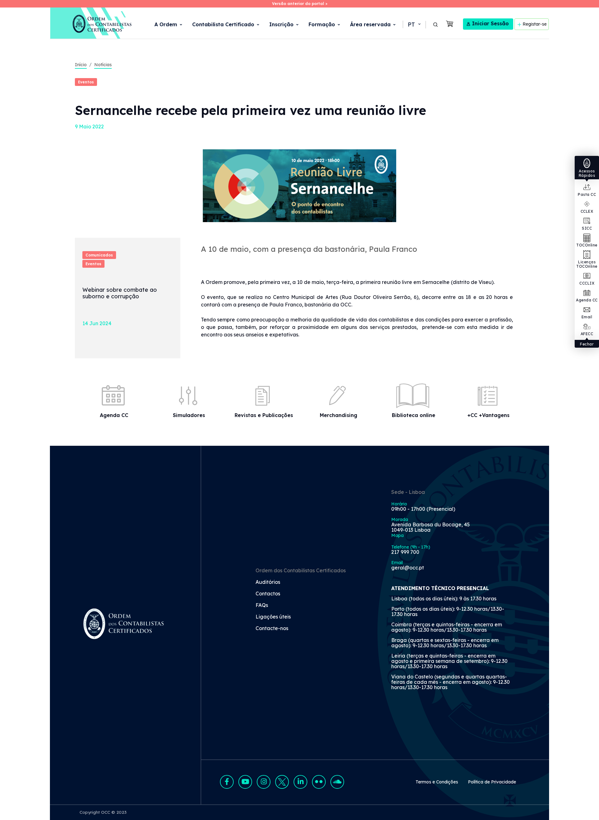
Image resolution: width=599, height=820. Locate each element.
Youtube (245, 782)
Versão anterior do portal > (299, 3)
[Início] (91, 23)
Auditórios (268, 582)
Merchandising (338, 415)
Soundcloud (337, 782)
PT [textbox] (411, 24)
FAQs (262, 605)
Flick (319, 782)
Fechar (587, 344)
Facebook (227, 782)
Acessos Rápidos (587, 173)
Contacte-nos (272, 628)
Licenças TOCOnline (586, 264)
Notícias (103, 64)
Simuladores (189, 415)
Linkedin (300, 782)
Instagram (263, 782)
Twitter (282, 782)
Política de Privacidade (492, 782)
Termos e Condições (437, 782)
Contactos (268, 594)
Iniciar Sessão (490, 23)
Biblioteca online (413, 415)
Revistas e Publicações (264, 415)
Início (81, 64)
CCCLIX (586, 283)
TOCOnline (586, 245)
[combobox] (413, 25)
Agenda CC (587, 300)
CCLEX (587, 211)
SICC (587, 228)
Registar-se (535, 24)
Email (587, 317)
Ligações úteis (273, 617)
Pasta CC (587, 194)
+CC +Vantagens (488, 415)
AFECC (587, 333)
